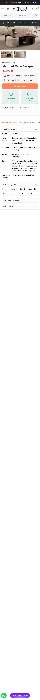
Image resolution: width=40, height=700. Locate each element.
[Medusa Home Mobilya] (20, 9)
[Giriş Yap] (32, 9)
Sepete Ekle (21, 86)
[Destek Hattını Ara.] (7, 9)
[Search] (36, 15)
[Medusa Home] (3, 23)
